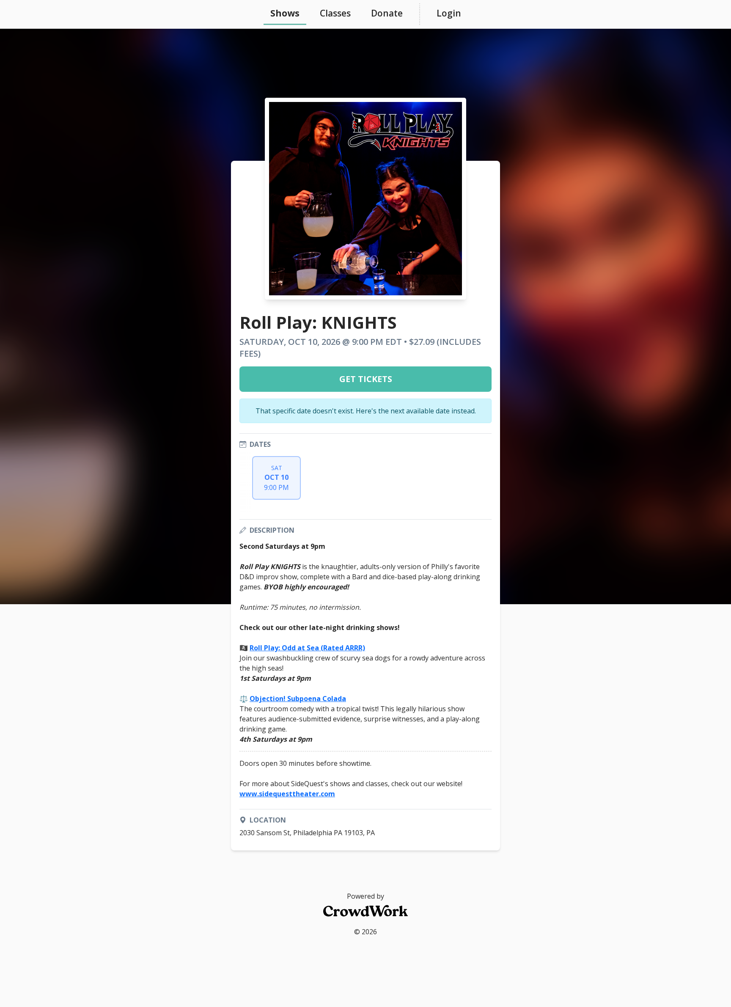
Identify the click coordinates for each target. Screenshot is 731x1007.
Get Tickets (365, 379)
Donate (387, 13)
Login (449, 13)
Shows (285, 13)
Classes (335, 13)
